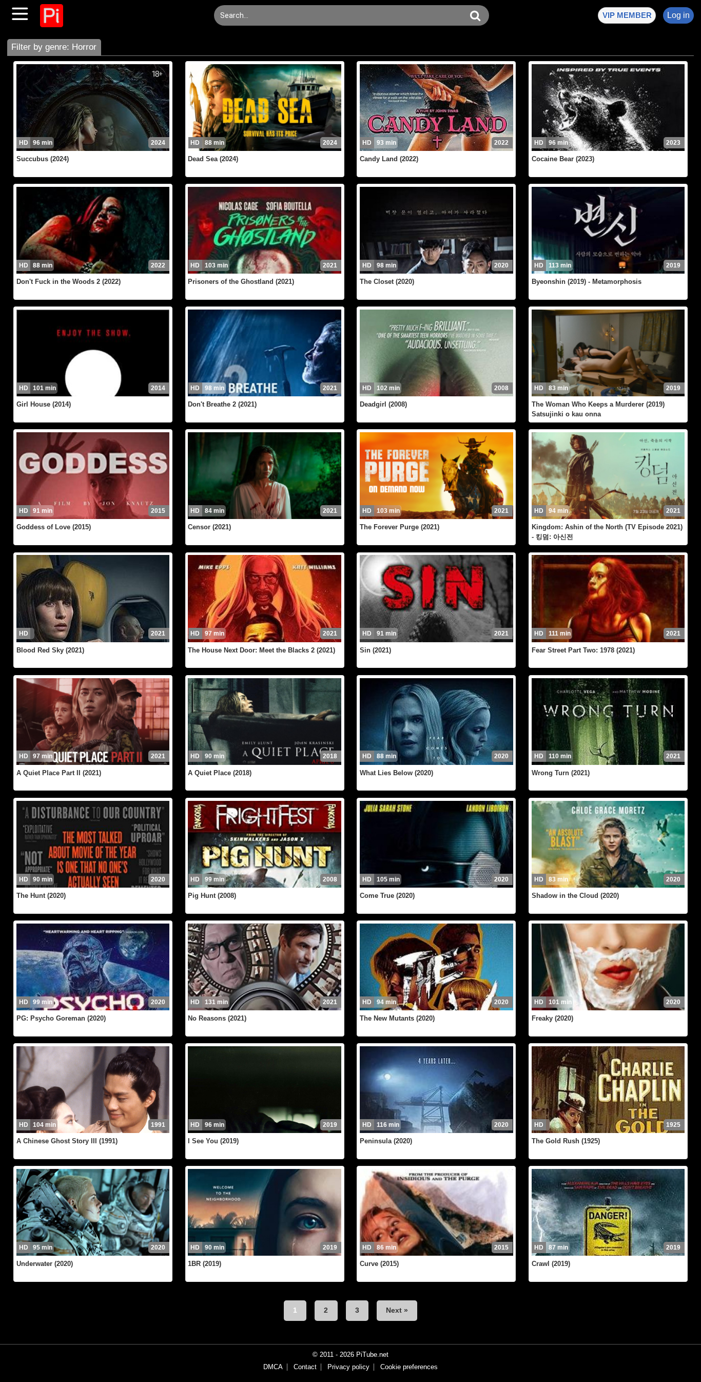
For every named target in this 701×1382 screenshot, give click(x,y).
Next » (397, 1310)
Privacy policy (348, 1367)
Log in (678, 15)
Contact (305, 1367)
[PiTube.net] (51, 15)
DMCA (273, 1367)
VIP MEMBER (627, 15)
